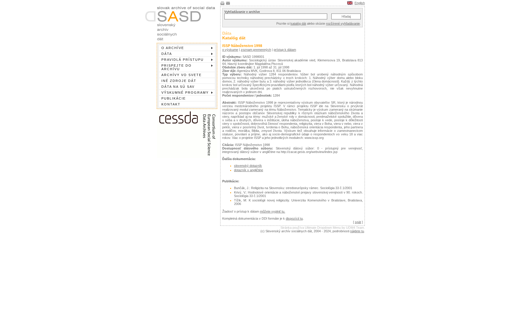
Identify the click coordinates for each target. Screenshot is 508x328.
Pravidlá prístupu (182, 59)
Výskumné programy (185, 92)
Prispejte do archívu (176, 67)
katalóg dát (298, 23)
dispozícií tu (294, 218)
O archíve (172, 48)
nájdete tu (357, 231)
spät (358, 222)
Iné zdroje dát (178, 81)
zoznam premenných (256, 49)
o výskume (230, 49)
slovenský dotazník (248, 165)
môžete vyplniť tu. (272, 211)
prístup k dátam (285, 49)
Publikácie (173, 98)
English (360, 3)
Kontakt (171, 104)
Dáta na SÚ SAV (178, 86)
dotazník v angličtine (248, 170)
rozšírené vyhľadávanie (343, 23)
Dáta (166, 53)
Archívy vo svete (181, 75)
